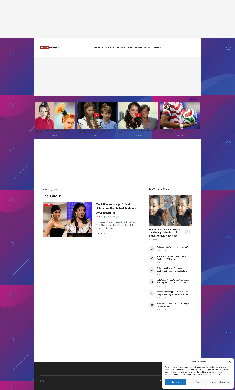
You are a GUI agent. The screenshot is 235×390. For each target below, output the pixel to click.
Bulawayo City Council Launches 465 (172, 247)
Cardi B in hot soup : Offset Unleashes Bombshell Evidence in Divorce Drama (117, 209)
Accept (175, 382)
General (157, 47)
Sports (110, 47)
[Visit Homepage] (50, 47)
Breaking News (124, 47)
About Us (98, 47)
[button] (229, 361)
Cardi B (57, 190)
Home (45, 190)
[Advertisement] (117, 19)
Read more (104, 234)
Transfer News (142, 47)
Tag (50, 190)
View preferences (220, 382)
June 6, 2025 (110, 217)
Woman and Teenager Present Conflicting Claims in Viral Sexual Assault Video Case (165, 232)
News (100, 217)
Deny (198, 382)
